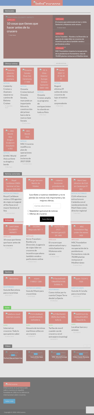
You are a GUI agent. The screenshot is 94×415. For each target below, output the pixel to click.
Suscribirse (47, 219)
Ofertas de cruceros (38, 214)
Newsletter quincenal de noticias (44, 211)
